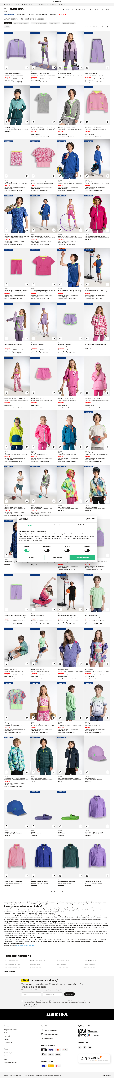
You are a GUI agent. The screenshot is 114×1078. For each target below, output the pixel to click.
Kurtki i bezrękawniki (21, 23)
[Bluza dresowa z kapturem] (70, 159)
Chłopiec (31, 14)
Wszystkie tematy (10, 1030)
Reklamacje (8, 1042)
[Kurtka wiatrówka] (70, 484)
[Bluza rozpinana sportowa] (70, 105)
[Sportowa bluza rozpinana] (17, 321)
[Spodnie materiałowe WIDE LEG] (17, 376)
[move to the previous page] (52, 891)
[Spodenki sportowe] (70, 321)
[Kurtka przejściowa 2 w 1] (43, 755)
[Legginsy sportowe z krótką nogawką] (17, 159)
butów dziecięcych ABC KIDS (25, 945)
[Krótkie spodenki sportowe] (43, 213)
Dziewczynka (21, 14)
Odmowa (31, 557)
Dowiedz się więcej (30, 1006)
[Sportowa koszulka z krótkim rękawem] (43, 267)
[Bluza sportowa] (70, 647)
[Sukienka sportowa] (43, 321)
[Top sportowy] (97, 647)
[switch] (47, 550)
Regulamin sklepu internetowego (12, 1075)
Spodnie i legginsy (69, 23)
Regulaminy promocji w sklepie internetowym (48, 1075)
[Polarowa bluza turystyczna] (97, 809)
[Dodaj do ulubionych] (27, 67)
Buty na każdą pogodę (39, 23)
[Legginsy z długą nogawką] (43, 50)
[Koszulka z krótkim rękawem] (43, 159)
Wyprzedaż (62, 14)
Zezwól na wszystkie (82, 557)
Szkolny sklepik (9, 14)
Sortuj (89, 27)
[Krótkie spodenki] (43, 484)
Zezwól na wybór (57, 557)
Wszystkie (8, 23)
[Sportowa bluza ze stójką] (43, 858)
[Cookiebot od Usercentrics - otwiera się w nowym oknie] (87, 519)
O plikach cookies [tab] (83, 525)
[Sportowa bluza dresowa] (97, 105)
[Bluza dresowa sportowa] (17, 50)
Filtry (97, 27)
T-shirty (7, 27)
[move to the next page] (62, 891)
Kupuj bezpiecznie (10, 1062)
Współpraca (8, 1056)
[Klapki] (43, 809)
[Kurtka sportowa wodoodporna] (97, 321)
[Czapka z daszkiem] (97, 755)
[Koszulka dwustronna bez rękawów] (70, 267)
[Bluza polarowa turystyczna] (43, 430)
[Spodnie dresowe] (97, 159)
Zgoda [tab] (30, 525)
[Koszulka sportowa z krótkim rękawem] (17, 213)
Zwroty (6, 1039)
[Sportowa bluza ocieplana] (97, 376)
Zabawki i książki (41, 14)
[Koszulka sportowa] (43, 592)
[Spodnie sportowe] (97, 50)
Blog (5, 1059)
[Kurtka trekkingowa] (70, 50)
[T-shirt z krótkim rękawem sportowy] (43, 105)
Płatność (7, 1036)
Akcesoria (53, 14)
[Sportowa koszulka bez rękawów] (97, 538)
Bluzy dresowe (54, 23)
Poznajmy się (8, 1053)
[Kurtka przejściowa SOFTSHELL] (97, 213)
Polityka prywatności (28, 1075)
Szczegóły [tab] (57, 525)
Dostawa (7, 1033)
